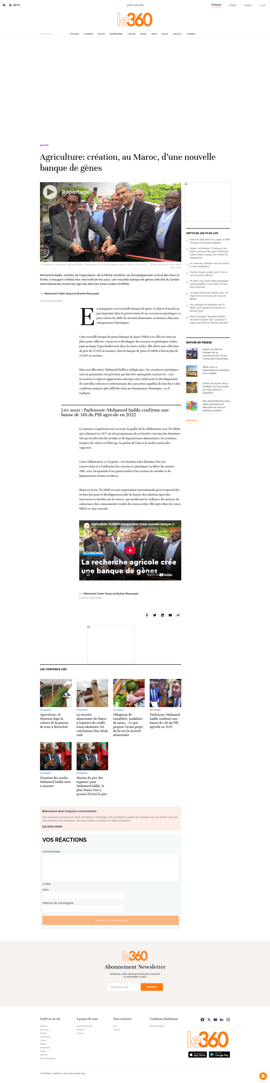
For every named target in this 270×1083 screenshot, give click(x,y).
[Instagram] (228, 1019)
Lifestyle (177, 34)
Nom (45, 889)
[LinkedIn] (222, 1019)
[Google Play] (219, 1054)
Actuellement (46, 34)
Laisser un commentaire (111, 920)
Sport (154, 34)
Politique (74, 34)
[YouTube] (215, 1019)
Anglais (248, 5)
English (232, 5)
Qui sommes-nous (84, 1026)
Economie (88, 34)
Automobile (45, 1048)
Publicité (80, 1030)
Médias (143, 34)
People (165, 34)
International (116, 34)
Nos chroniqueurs (47, 1058)
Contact (116, 1030)
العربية (262, 5)
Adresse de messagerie (58, 903)
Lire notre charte (52, 826)
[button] (263, 1076)
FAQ (115, 1026)
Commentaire (51, 851)
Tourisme (190, 34)
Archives (80, 1033)
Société (101, 34)
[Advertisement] (94, 85)
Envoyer (152, 987)
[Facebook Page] (202, 1019)
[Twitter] (209, 1019)
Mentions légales (157, 1026)
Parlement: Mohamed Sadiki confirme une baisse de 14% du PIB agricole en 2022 (115, 412)
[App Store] (197, 1054)
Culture (131, 34)
